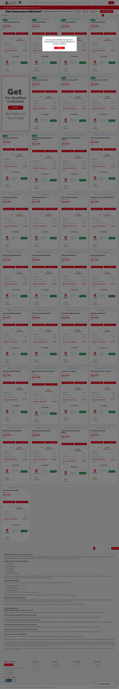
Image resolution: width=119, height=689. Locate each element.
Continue (59, 47)
